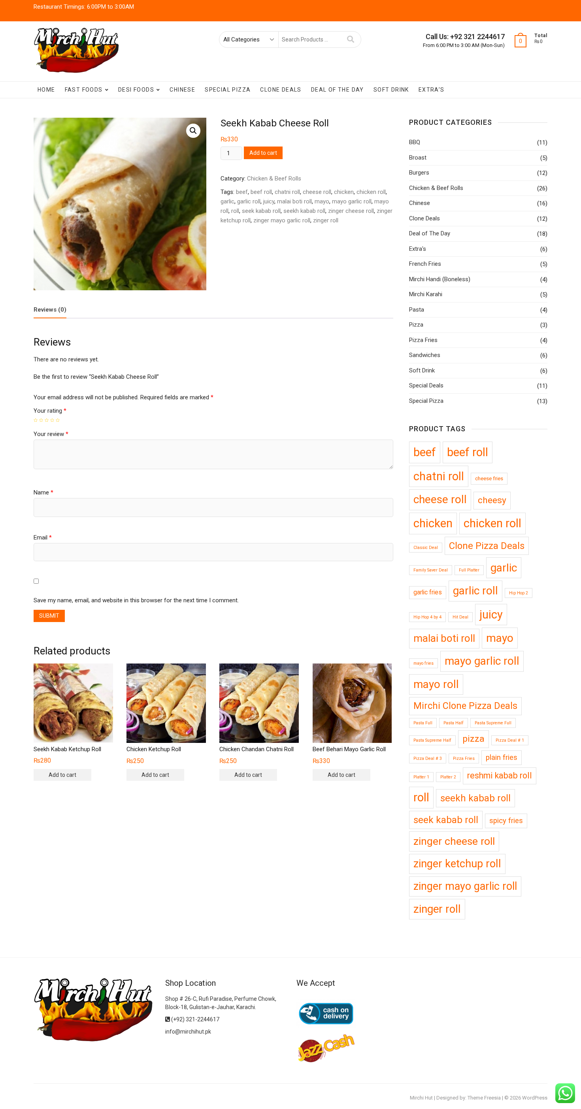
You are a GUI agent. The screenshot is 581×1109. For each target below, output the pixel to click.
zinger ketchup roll (457, 863)
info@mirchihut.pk (188, 1031)
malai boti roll (294, 201)
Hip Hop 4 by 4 (427, 617)
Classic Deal (425, 547)
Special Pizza (228, 89)
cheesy (492, 500)
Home (46, 89)
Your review (51, 434)
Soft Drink (391, 89)
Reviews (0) (50, 309)
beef (242, 191)
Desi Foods (136, 89)
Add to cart (263, 153)
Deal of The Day (337, 89)
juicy (268, 201)
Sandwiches (424, 355)
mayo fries (423, 663)
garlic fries (427, 592)
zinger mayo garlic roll (281, 220)
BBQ (414, 142)
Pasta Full (422, 723)
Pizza (416, 324)
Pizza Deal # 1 (510, 740)
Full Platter (469, 570)
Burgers (419, 172)
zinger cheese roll (351, 210)
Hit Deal (460, 617)
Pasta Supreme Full (493, 723)
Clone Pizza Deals (486, 545)
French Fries (425, 263)
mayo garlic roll (352, 201)
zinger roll (325, 220)
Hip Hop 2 (518, 593)
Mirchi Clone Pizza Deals (465, 705)
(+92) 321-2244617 (194, 1019)
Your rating (50, 410)
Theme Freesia (484, 1098)
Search (350, 39)
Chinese (182, 89)
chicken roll (371, 191)
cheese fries (489, 478)
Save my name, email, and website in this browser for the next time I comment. (136, 600)
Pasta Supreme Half (432, 740)
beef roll (261, 191)
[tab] (50, 310)
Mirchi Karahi (425, 294)
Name (43, 492)
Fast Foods (84, 89)
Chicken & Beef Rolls (274, 178)
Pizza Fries (423, 340)
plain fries (501, 757)
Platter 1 (421, 777)
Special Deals (426, 385)
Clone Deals (280, 89)
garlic (227, 201)
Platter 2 (448, 777)
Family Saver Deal (430, 570)
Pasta (416, 309)
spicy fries (506, 820)
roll (235, 210)
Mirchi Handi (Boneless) (439, 279)
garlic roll (248, 201)
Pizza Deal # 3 (427, 758)
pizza (473, 738)
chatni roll (287, 191)
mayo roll (436, 684)
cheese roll (317, 191)
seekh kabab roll (304, 210)
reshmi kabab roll (499, 775)
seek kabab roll (261, 210)
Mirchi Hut (421, 1098)
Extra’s (432, 89)
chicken (344, 191)
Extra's (417, 248)
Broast (417, 157)
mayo (322, 201)
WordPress (534, 1098)
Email (43, 537)
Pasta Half (453, 723)
